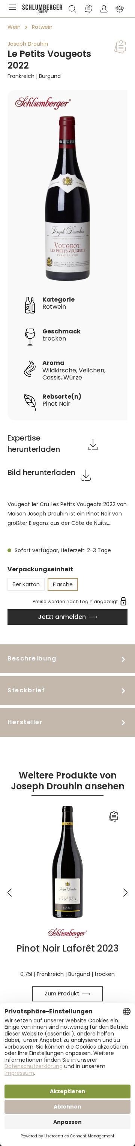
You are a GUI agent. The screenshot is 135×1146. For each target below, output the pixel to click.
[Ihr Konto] (104, 8)
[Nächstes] (125, 888)
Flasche (63, 584)
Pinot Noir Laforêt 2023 (67, 949)
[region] (67, 255)
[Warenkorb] (120, 8)
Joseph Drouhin (28, 44)
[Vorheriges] (9, 888)
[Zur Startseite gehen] (42, 8)
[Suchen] (72, 8)
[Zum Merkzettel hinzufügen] (120, 46)
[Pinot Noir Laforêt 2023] (67, 862)
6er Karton (26, 584)
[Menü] (14, 8)
